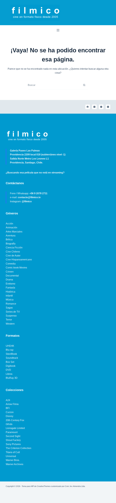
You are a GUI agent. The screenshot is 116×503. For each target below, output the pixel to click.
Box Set (10, 362)
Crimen (10, 271)
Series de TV (13, 311)
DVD (8, 370)
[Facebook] (87, 107)
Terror (9, 319)
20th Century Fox (15, 420)
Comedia (11, 263)
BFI (8, 408)
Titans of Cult (13, 452)
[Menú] (58, 30)
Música (9, 299)
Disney (9, 416)
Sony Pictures (13, 444)
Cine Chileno (13, 251)
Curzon (10, 412)
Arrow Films (12, 404)
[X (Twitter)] (94, 107)
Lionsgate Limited (15, 428)
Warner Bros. (13, 460)
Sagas (9, 307)
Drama (9, 279)
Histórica (10, 291)
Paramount (12, 432)
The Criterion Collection (18, 448)
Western (10, 323)
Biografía (10, 243)
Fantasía (10, 287)
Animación (11, 227)
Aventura (10, 235)
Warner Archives (14, 464)
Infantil (9, 295)
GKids (9, 424)
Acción (9, 223)
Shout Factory (13, 440)
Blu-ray (9, 350)
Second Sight (13, 436)
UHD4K (10, 346)
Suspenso (11, 315)
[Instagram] (101, 107)
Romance (11, 303)
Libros (9, 374)
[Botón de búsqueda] (84, 85)
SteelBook (11, 354)
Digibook (10, 366)
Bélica (9, 239)
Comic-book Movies (16, 267)
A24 (8, 400)
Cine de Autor (13, 255)
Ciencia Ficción (14, 247)
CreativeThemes (43, 486)
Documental (12, 275)
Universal (11, 456)
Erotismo (10, 283)
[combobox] (54, 85)
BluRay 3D (12, 378)
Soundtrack (12, 358)
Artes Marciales (14, 231)
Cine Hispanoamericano (19, 259)
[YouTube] (108, 107)
